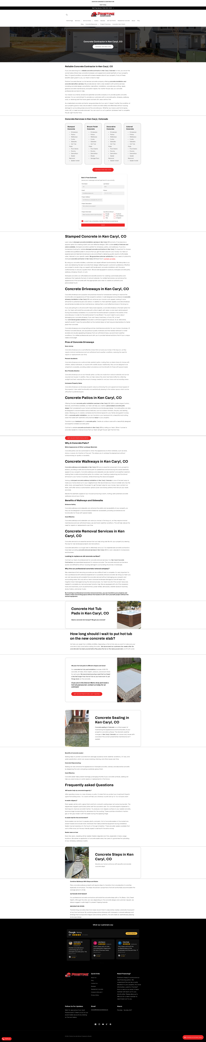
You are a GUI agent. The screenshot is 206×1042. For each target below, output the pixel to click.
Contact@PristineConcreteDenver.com (99, 1009)
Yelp (107, 217)
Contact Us (94, 983)
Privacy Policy (95, 995)
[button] (67, 15)
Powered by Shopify (87, 1036)
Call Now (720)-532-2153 (103, 169)
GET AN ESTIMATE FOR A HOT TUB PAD (87, 694)
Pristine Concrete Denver (75, 1036)
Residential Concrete (97, 989)
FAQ (92, 980)
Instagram (118, 217)
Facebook (118, 214)
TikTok (107, 215)
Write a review (131, 933)
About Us (93, 977)
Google (107, 214)
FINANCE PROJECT (96, 992)
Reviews (93, 986)
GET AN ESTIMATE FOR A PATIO (78, 438)
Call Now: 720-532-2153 (103, 46)
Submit (103, 225)
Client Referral (119, 215)
